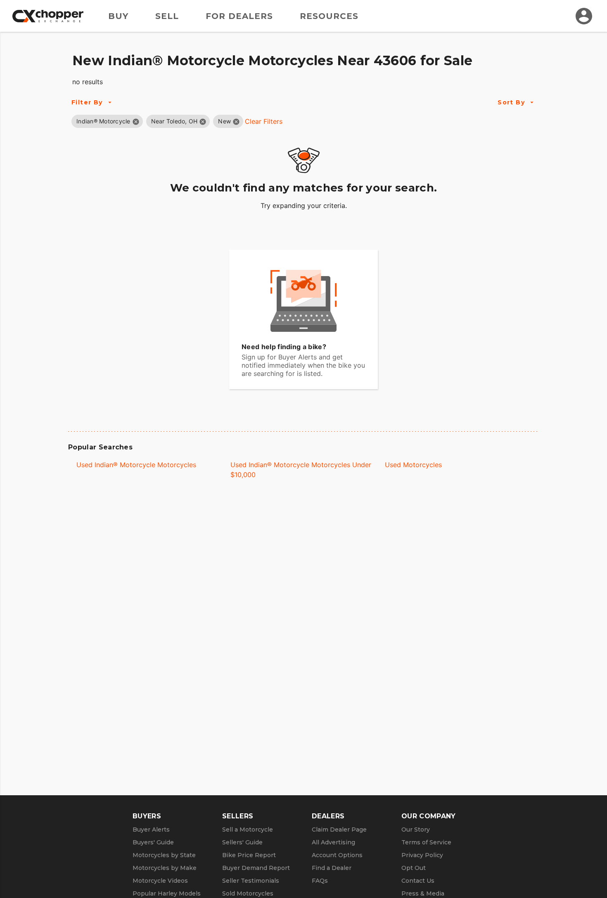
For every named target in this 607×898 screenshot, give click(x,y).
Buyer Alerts (151, 829)
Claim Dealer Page (339, 829)
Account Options (337, 855)
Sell (167, 16)
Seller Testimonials (250, 880)
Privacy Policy (422, 855)
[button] (103, 121)
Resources (329, 16)
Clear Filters (263, 121)
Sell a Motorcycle (247, 829)
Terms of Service (426, 842)
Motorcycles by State (164, 855)
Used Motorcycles (413, 465)
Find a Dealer (331, 868)
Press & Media (422, 893)
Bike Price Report (249, 855)
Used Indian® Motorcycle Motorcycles (136, 465)
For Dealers (239, 16)
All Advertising (333, 842)
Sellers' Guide (242, 842)
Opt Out (413, 868)
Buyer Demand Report (256, 868)
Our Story (415, 829)
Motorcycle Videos (160, 880)
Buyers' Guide (153, 842)
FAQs (320, 880)
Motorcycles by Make (165, 868)
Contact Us (417, 880)
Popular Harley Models (167, 893)
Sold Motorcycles (247, 893)
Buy (118, 16)
